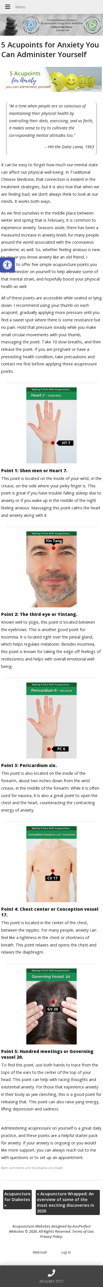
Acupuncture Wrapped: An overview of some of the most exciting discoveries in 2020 (65, 1202)
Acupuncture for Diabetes (17, 1199)
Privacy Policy (51, 1236)
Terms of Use (83, 1231)
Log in (66, 1252)
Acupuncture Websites (31, 1226)
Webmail (40, 1252)
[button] (7, 264)
